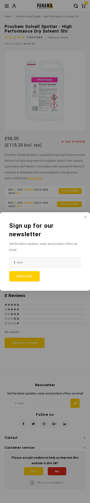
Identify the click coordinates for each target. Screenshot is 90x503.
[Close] (85, 217)
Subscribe (24, 276)
